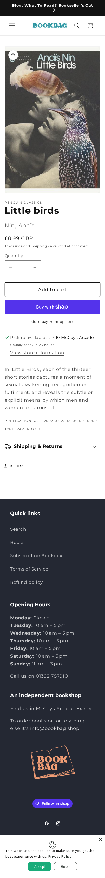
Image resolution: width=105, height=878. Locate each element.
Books (17, 542)
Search (18, 529)
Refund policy (26, 582)
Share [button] (16, 465)
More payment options (52, 321)
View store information (37, 352)
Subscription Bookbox (36, 555)
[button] (12, 25)
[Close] (100, 839)
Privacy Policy (60, 856)
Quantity (14, 255)
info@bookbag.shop (54, 728)
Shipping (39, 246)
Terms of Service (29, 569)
